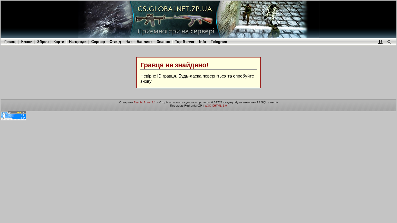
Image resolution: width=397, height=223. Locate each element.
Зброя (43, 41)
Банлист (144, 41)
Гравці (10, 41)
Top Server (184, 41)
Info (202, 41)
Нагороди (78, 41)
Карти (58, 41)
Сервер (98, 41)
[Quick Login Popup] (380, 41)
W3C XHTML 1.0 (216, 105)
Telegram (219, 41)
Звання (163, 41)
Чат (129, 41)
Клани (27, 41)
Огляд (115, 41)
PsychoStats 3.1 (145, 102)
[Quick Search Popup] (389, 41)
